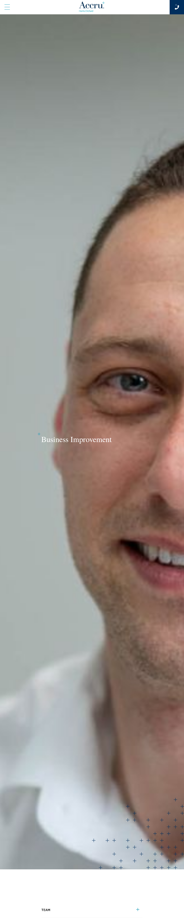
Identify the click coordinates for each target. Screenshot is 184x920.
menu (7, 7)
